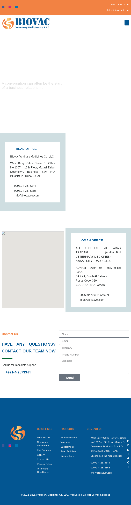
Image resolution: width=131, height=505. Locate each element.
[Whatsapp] (23, 7)
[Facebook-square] (3, 7)
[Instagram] (10, 7)
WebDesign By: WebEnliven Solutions (89, 494)
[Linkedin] (16, 7)
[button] (127, 22)
